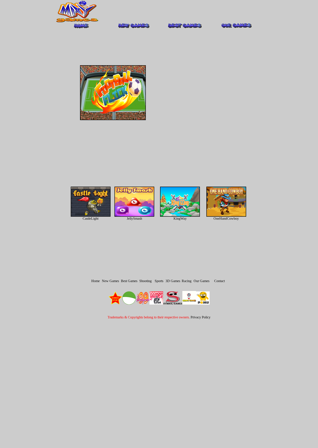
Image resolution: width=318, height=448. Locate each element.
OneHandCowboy (226, 218)
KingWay (180, 218)
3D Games (172, 281)
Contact (219, 281)
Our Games (201, 281)
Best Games (129, 281)
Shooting (145, 281)
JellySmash (134, 218)
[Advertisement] (180, 11)
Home (95, 281)
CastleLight (90, 218)
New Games (110, 281)
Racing (186, 281)
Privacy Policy (200, 317)
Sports (159, 281)
